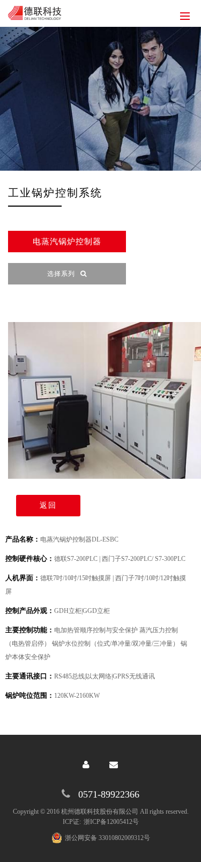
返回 (48, 505)
